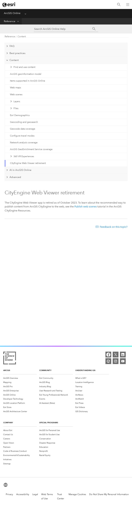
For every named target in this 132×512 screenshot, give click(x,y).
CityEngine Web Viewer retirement (28, 163)
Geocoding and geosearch (24, 122)
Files (16, 108)
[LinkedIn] (123, 354)
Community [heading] (45, 370)
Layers (17, 101)
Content (22, 36)
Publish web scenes (85, 206)
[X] (115, 354)
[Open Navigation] (128, 4)
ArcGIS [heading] (6, 370)
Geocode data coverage (22, 128)
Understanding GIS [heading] (85, 370)
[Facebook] (108, 354)
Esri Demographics (20, 115)
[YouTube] (123, 361)
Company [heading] (8, 422)
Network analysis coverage (24, 142)
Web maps (15, 87)
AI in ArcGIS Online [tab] (20, 170)
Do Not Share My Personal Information (109, 494)
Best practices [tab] (17, 53)
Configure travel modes (22, 135)
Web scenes (16, 94)
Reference (9, 21)
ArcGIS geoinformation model (25, 74)
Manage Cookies (77, 494)
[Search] (119, 4)
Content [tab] (14, 60)
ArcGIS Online (12, 13)
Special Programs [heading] (48, 422)
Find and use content (24, 67)
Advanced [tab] (15, 177)
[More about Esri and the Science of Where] (9, 359)
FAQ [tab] (11, 46)
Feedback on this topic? (113, 226)
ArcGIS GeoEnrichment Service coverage (31, 149)
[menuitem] (20, 378)
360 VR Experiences (24, 156)
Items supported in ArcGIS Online (27, 80)
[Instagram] (115, 361)
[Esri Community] (108, 361)
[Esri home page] (9, 4)
